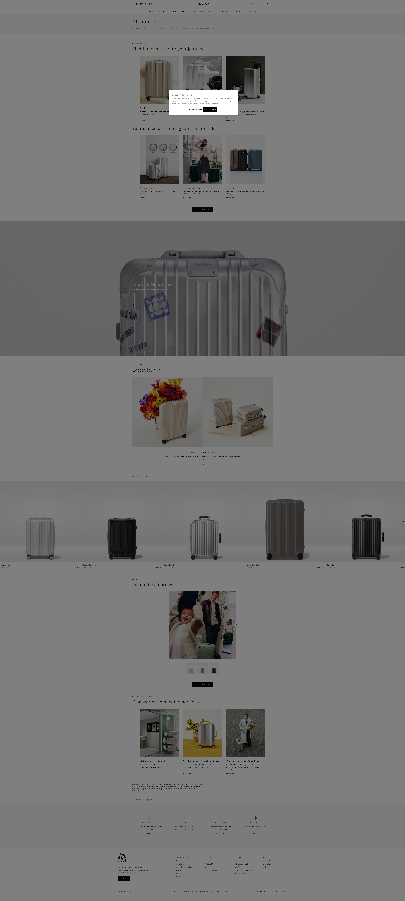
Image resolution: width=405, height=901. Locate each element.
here (209, 102)
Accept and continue (210, 109)
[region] (203, 102)
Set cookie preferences (195, 109)
